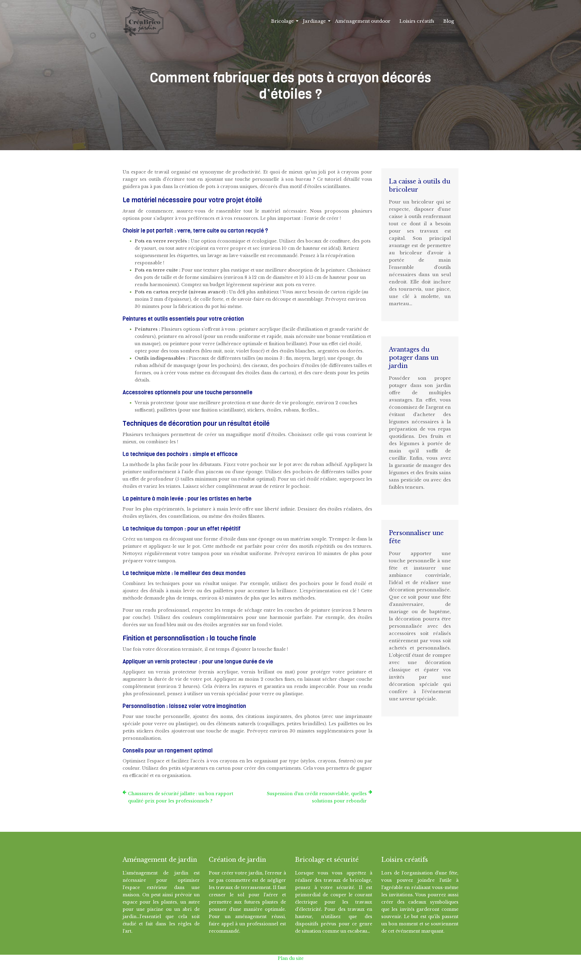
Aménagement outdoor (362, 21)
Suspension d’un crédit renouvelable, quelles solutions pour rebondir (317, 797)
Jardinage (314, 21)
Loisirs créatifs (416, 21)
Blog (448, 21)
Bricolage (282, 21)
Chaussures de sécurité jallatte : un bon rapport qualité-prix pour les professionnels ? (180, 797)
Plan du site (291, 958)
